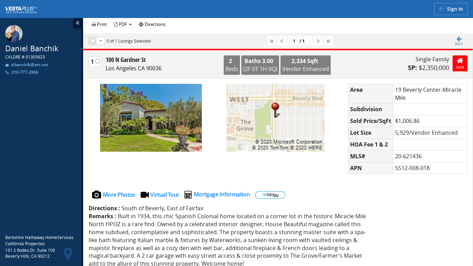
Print (101, 24)
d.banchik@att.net (29, 65)
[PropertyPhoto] (151, 118)
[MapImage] (275, 118)
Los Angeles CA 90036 (134, 68)
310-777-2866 (24, 72)
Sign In (454, 9)
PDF (123, 24)
